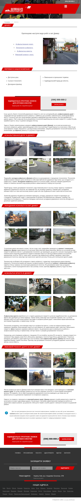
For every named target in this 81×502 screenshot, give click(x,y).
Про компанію (28, 453)
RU (26, 7)
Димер (16, 22)
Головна (7, 22)
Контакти (67, 453)
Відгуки (58, 453)
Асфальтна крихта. (24, 51)
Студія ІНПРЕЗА (69, 500)
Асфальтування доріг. (24, 44)
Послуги (38, 453)
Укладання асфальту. (24, 48)
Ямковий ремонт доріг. (24, 54)
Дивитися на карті (38, 478)
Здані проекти (49, 453)
